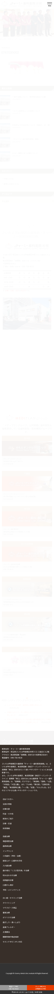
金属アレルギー (9, 927)
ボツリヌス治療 (9, 917)
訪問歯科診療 (8, 880)
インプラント (8, 851)
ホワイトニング (9, 903)
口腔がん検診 (8, 885)
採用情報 (6, 828)
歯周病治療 (7, 846)
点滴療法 (6, 932)
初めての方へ (8, 799)
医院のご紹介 (8, 818)
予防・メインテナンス (11, 890)
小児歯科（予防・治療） (12, 856)
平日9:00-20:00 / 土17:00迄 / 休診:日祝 (27, 992)
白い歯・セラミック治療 (12, 898)
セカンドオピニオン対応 (12, 941)
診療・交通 (7, 823)
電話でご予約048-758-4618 (13, 987)
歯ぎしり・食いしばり (11, 922)
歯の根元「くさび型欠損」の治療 (16, 870)
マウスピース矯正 (10, 907)
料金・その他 (8, 813)
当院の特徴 (7, 804)
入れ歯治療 (7, 865)
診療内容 (6, 809)
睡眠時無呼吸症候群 (11, 937)
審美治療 (6, 912)
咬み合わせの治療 (10, 875)
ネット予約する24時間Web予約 (40, 987)
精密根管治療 (8, 841)
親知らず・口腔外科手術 (12, 860)
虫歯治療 (6, 836)
